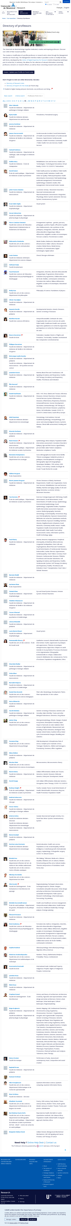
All (4, 101)
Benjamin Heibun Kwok (17, 1132)
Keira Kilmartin (14, 701)
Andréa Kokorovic (15, 797)
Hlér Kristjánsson (15, 1083)
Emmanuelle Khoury (16, 640)
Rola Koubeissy (14, 924)
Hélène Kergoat (14, 473)
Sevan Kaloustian (15, 213)
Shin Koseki (13, 884)
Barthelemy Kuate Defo (17, 1113)
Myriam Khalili (14, 575)
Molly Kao (12, 290)
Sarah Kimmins (14, 711)
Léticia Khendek (14, 622)
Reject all (23, 1219)
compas (60, 1175)
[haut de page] (65, 1150)
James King (13, 720)
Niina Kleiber (13, 753)
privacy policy (14, 1223)
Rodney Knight (14, 788)
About (45, 1166)
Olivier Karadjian (15, 300)
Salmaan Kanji (14, 265)
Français (59, 8)
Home (3, 18)
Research (21, 8)
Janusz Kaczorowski (16, 133)
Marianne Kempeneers (17, 455)
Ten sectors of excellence (48, 1169)
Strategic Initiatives (49, 1173)
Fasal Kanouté (14, 272)
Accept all (33, 1219)
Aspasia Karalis (14, 309)
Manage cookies (11, 1219)
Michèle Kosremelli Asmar (18, 903)
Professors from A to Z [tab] (35, 96)
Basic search (8, 96)
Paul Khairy (13, 539)
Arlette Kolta (13, 816)
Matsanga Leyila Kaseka (17, 356)
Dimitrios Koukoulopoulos (18, 954)
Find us (22, 1198)
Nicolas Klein (13, 762)
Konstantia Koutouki (16, 966)
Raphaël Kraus (14, 1067)
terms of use (24, 1223)
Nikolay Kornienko (15, 875)
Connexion (38, 2)
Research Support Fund (49, 1185)
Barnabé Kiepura (15, 683)
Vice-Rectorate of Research (48, 1160)
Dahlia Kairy (13, 161)
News (59, 1178)
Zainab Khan (13, 591)
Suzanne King (13, 741)
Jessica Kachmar (14, 124)
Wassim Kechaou (15, 431)
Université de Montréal (8, 6)
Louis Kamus (13, 255)
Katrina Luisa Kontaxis (17, 844)
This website (49, 4)
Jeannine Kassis (14, 372)
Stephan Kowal (14, 994)
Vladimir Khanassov (16, 601)
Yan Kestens (13, 497)
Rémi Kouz (12, 985)
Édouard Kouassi (15, 914)
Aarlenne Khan (14, 584)
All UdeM (56, 4)
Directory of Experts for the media (17, 86)
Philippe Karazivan (15, 344)
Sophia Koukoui (14, 947)
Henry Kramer (14, 1058)
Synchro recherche (63, 1173)
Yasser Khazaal (14, 612)
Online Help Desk (35, 1142)
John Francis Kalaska (16, 190)
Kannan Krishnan (15, 1077)
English (66, 8)
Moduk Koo (13, 858)
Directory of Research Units (15, 83)
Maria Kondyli (14, 835)
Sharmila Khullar (14, 664)
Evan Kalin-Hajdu (15, 204)
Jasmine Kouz (13, 975)
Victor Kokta (13, 807)
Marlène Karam (14, 318)
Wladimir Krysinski (15, 1101)
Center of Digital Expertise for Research (35, 60)
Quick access (62, 1159)
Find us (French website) (62, 1169)
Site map (22, 1201)
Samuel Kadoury (14, 150)
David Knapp (13, 781)
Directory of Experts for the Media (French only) (44, 32)
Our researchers (11, 18)
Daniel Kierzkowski (15, 692)
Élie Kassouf (13, 384)
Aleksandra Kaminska (16, 241)
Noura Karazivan (15, 335)
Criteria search (20, 96)
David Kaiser (13, 171)
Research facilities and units (33, 1161)
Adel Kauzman (14, 417)
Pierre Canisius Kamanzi (17, 222)
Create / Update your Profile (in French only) (19, 72)
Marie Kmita (13, 772)
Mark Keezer (13, 441)
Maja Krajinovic (14, 1008)
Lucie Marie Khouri (15, 631)
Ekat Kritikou (13, 1094)
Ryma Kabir (13, 115)
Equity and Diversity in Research (49, 1181)
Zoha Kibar (13, 673)
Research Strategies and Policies (49, 1176)
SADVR (41, 1146)
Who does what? (24, 1195)
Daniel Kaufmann (15, 393)
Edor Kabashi (13, 105)
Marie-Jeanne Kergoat (17, 480)
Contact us (51, 1142)
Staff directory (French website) (62, 1165)
